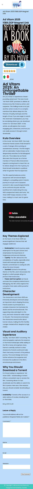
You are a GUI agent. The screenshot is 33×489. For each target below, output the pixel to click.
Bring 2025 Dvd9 (8, 404)
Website (6, 463)
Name (5, 442)
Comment (7, 421)
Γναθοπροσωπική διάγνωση (20, 485)
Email (4, 453)
